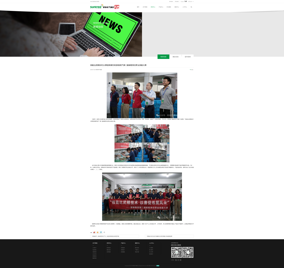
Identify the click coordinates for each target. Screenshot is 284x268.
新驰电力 (123, 249)
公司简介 (94, 247)
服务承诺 (137, 247)
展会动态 (176, 56)
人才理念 (151, 247)
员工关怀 (151, 251)
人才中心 (185, 7)
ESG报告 (169, 7)
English (182, 1)
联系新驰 (171, 1)
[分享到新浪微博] (178, 260)
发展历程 (94, 256)
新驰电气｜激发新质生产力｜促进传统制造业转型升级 (105, 236)
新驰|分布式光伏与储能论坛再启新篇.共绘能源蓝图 (159, 236)
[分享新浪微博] (94, 232)
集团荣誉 (94, 258)
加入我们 (151, 249)
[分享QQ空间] (97, 232)
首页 (138, 7)
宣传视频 (188, 56)
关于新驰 (145, 7)
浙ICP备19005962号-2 (151, 265)
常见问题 (137, 251)
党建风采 (94, 251)
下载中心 (137, 249)
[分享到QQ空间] (180, 260)
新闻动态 (163, 56)
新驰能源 (123, 247)
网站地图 (177, 1)
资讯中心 (153, 7)
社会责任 (94, 249)
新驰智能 (123, 251)
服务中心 (177, 7)
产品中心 (161, 7)
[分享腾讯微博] (100, 232)
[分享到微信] (176, 260)
